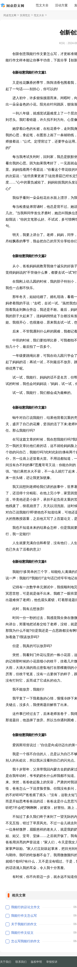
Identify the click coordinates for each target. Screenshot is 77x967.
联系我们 (21, 961)
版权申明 (36, 961)
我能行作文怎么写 (24, 915)
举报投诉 (51, 961)
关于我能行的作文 (24, 924)
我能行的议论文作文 (25, 907)
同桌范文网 (9, 15)
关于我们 (5, 961)
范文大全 (42, 5)
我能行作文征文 (22, 932)
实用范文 (25, 15)
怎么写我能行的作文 (25, 941)
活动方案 (61, 5)
